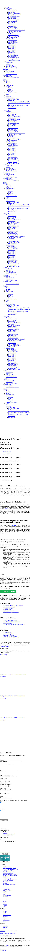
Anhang (2, 775)
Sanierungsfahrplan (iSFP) (8, 610)
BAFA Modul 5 (11, 48)
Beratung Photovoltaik (13, 42)
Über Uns (8, 81)
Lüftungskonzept (12, 26)
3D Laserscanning (12, 9)
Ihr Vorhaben (3, 770)
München (10, 90)
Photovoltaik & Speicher (8, 634)
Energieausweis (11, 52)
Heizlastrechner (9, 76)
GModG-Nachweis (12, 17)
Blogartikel (8, 82)
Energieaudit (11, 51)
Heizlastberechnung (12, 18)
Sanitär (8, 636)
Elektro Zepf (11, 100)
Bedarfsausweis (9, 72)
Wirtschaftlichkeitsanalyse (14, 60)
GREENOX (5, 80)
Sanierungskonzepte (7, 623)
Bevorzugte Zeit (3, 793)
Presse (7, 95)
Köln (9, 89)
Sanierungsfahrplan (12, 27)
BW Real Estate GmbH (13, 99)
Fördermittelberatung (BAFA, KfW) (11, 612)
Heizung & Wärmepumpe (8, 635)
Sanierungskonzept (12, 59)
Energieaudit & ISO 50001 (9, 607)
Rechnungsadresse (4, 786)
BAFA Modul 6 (11, 50)
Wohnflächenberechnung (11, 67)
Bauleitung (8, 64)
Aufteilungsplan (9, 62)
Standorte (8, 86)
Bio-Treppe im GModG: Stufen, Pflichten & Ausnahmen (12, 696)
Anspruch (2, 760)
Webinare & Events (10, 85)
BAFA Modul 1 (11, 43)
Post (12, 790)
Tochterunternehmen (10, 98)
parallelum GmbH (12, 108)
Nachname (2, 780)
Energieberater (6, 7)
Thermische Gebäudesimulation (15, 31)
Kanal (1, 796)
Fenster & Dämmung (7, 632)
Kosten (3, 505)
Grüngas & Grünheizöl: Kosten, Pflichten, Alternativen (12, 717)
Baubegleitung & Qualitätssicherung (11, 637)
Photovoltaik (7, 508)
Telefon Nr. (2, 783)
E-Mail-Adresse (3, 781)
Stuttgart (10, 91)
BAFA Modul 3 (11, 46)
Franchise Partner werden (11, 93)
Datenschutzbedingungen (15, 805)
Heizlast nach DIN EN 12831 (12, 77)
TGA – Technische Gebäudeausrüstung (11, 621)
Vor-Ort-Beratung (12, 33)
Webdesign (2, 931)
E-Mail (8, 790)
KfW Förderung (11, 22)
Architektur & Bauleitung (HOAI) (10, 620)
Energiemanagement (12, 53)
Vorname (2, 778)
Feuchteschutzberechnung (14, 16)
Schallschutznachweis (13, 28)
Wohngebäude (9, 8)
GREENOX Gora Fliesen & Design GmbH (18, 105)
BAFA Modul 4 (11, 47)
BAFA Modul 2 (11, 45)
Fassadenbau (14, 636)
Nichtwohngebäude (10, 38)
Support (7, 94)
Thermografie (11, 32)
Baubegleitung (11, 12)
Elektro (4, 636)
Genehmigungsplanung (11, 66)
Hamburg (10, 87)
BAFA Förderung (12, 11)
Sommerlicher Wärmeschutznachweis (16, 30)
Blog (7, 945)
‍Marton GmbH (11, 106)
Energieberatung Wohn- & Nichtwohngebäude (13, 605)
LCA (9, 23)
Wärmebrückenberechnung (14, 36)
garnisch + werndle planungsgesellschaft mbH (18, 101)
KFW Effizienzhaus (12, 21)
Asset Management (12, 40)
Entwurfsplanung (9, 65)
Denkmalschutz (11, 14)
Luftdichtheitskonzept (13, 25)
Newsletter (2, 809)
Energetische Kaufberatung (14, 13)
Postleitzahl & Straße (4, 784)
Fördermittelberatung (13, 55)
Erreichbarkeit (3, 788)
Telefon (3, 790)
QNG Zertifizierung (12, 37)
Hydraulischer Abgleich (13, 19)
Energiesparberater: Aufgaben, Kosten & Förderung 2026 (12, 674)
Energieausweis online (8, 608)
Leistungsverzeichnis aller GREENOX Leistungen (14, 624)
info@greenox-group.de (17, 817)
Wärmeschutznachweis (13, 35)
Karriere (4, 79)
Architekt (5, 61)
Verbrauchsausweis (10, 71)
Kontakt (7, 84)
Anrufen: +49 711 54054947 (8, 591)
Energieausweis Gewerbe (11, 74)
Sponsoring (8, 96)
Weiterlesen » (3, 676)
